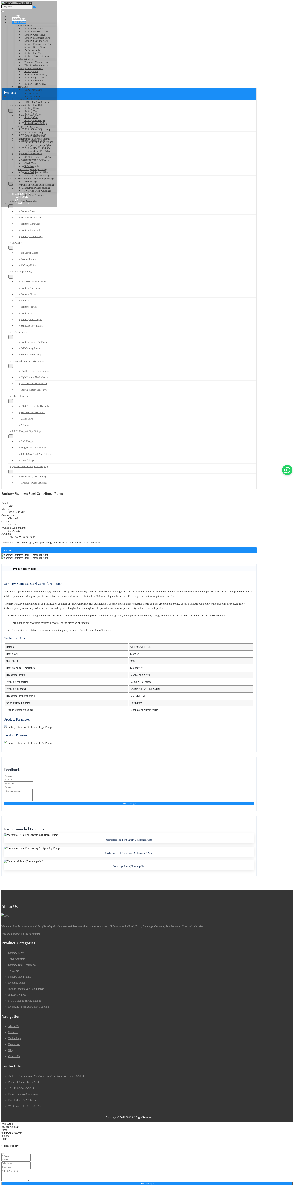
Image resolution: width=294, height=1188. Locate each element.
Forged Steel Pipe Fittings (37, 175)
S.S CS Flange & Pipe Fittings (32, 169)
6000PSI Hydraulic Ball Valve (39, 157)
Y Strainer (29, 166)
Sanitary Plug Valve (34, 53)
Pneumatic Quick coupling (37, 188)
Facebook (6, 933)
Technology (21, 193)
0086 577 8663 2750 (27, 1082)
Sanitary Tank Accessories (30, 68)
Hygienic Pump (25, 126)
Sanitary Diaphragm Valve (37, 38)
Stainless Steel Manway (35, 74)
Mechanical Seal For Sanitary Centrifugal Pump (129, 840)
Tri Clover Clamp (33, 90)
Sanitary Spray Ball (33, 80)
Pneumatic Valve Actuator (36, 62)
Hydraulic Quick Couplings (37, 191)
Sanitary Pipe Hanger (34, 120)
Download (20, 196)
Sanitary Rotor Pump (34, 136)
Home (16, 16)
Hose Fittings (30, 181)
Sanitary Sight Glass (34, 77)
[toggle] (2, 11)
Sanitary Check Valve (34, 35)
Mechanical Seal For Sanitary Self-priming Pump (129, 853)
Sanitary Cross (31, 117)
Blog (15, 199)
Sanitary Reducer (32, 114)
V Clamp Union (32, 96)
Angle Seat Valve (32, 50)
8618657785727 (10, 1126)
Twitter (16, 933)
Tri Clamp (23, 87)
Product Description (24, 568)
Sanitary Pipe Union (34, 105)
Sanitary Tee (30, 111)
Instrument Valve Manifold (37, 148)
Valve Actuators (25, 59)
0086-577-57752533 (24, 1087)
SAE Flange (30, 172)
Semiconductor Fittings (35, 123)
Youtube (35, 933)
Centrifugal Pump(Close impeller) (129, 866)
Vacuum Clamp (28, 259)
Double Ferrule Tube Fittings (38, 142)
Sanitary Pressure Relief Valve (39, 44)
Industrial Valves (26, 154)
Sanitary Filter (31, 71)
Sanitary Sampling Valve (36, 41)
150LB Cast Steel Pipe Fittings (39, 178)
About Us (19, 19)
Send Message (129, 803)
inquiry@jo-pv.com (27, 1094)
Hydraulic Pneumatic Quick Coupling (36, 184)
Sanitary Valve (25, 25)
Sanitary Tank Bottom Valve (38, 56)
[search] (34, 7)
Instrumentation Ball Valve (37, 151)
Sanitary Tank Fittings (35, 83)
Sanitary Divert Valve (34, 47)
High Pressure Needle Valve (37, 145)
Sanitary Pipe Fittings (28, 99)
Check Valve (30, 163)
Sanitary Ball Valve (33, 28)
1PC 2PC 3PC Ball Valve (36, 160)
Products (19, 22)
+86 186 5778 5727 (31, 1106)
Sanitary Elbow (31, 108)
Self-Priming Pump (33, 132)
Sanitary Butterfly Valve (36, 31)
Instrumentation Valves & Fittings (34, 139)
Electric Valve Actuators (36, 65)
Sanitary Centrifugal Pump (37, 129)
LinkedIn (26, 933)
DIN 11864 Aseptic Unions (37, 102)
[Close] (2, 1153)
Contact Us (20, 203)
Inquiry (7, 550)
